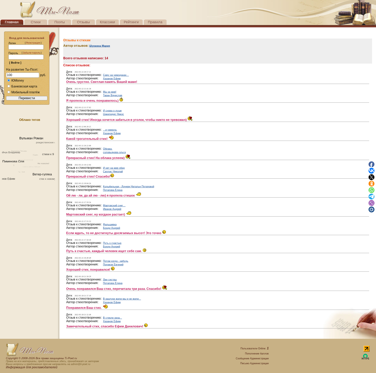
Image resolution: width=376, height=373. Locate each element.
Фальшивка (110, 224)
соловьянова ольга (114, 152)
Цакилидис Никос (113, 114)
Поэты (59, 22)
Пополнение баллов (257, 353)
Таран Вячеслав (112, 95)
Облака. (107, 148)
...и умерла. (110, 129)
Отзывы (83, 22)
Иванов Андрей (112, 209)
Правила (155, 22)
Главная (12, 22)
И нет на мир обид (114, 167)
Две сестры (110, 279)
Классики (107, 22)
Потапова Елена (112, 190)
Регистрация (33, 42)
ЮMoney (17, 80)
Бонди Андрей (111, 227)
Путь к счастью (112, 243)
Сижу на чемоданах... (116, 75)
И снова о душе (112, 110)
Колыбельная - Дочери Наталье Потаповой (128, 186)
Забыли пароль (31, 52)
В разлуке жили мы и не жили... (122, 298)
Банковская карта (24, 86)
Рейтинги (131, 22)
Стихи (36, 22)
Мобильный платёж (25, 92)
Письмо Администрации (254, 363)
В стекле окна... (112, 317)
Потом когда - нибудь (115, 261)
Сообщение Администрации (252, 358)
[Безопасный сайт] (365, 358)
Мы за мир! (109, 91)
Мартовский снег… (114, 205)
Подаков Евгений (113, 264)
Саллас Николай (113, 171)
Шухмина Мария (99, 45)
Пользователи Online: (254, 348)
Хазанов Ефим (112, 78)
